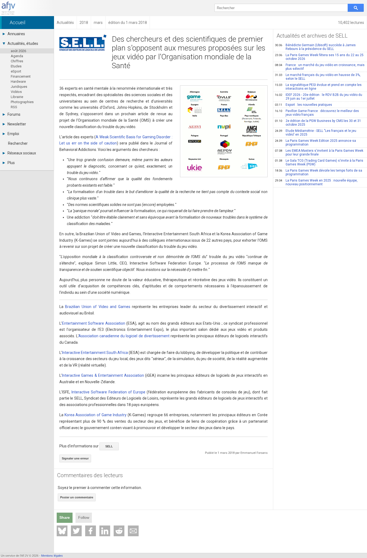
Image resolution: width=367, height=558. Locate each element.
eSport (16, 71)
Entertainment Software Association (93, 323)
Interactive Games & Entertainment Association (103, 375)
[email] (133, 531)
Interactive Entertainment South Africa (95, 352)
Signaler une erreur (75, 458)
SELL (109, 446)
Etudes (16, 66)
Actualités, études (23, 43)
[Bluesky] (62, 531)
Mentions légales (52, 555)
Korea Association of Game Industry (95, 415)
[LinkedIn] (104, 531)
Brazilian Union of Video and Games (97, 307)
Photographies (22, 102)
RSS (14, 107)
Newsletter (17, 124)
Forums (14, 114)
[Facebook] (90, 531)
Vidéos (16, 92)
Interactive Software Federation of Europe (108, 392)
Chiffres (17, 61)
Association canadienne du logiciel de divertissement (124, 336)
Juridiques (19, 87)
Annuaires (16, 34)
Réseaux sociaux (22, 153)
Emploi (13, 134)
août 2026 (18, 51)
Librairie (17, 97)
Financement (21, 76)
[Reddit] (119, 531)
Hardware (18, 81)
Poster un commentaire (76, 497)
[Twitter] (76, 531)
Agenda (17, 56)
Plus (11, 163)
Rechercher (18, 143)
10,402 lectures (351, 22)
